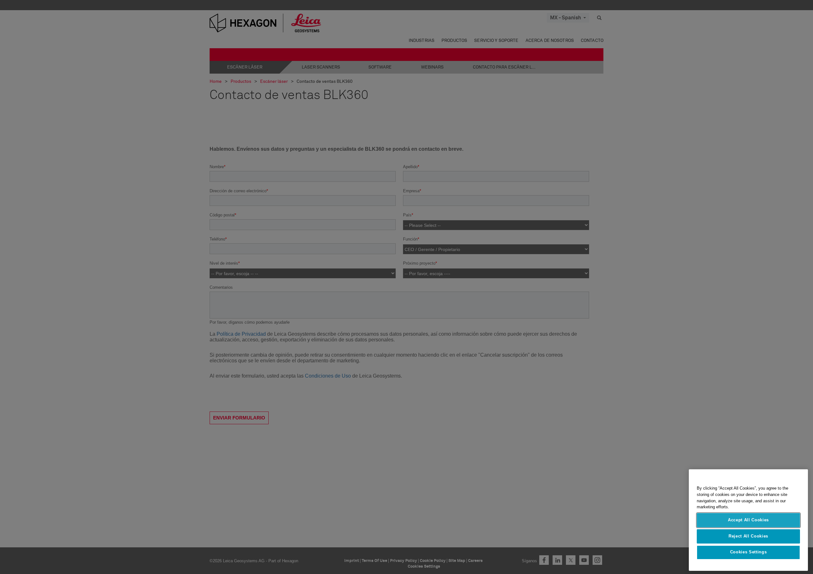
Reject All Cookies (748, 536)
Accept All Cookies (748, 520)
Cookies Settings (748, 552)
